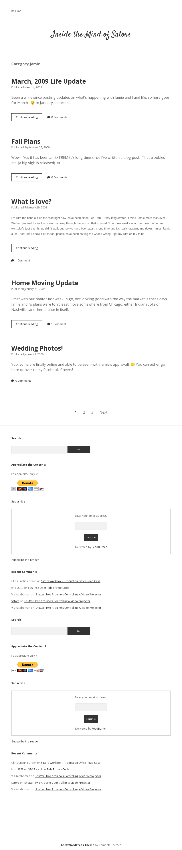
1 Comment (22, 260)
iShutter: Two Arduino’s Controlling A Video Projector (68, 594)
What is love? (31, 201)
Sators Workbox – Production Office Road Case (70, 581)
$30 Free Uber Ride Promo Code (48, 588)
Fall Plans (25, 141)
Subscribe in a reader (25, 560)
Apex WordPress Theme (77, 845)
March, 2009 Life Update (48, 81)
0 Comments (59, 117)
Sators (15, 601)
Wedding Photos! (37, 348)
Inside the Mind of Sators (91, 34)
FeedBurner (99, 547)
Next (103, 412)
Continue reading (29, 118)
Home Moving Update (44, 283)
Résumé (16, 11)
